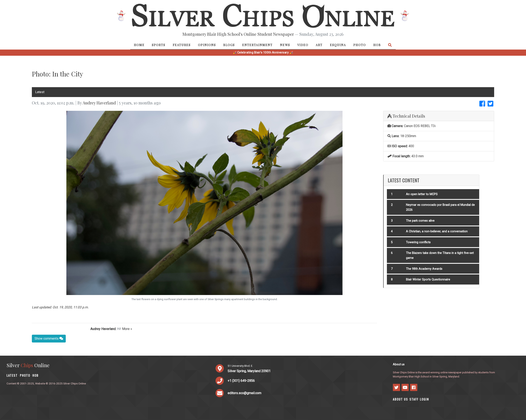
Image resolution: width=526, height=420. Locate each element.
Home (139, 45)
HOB (377, 45)
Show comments (47, 338)
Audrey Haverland (99, 102)
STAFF (414, 399)
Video (302, 45)
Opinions (207, 45)
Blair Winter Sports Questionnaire (428, 279)
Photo (359, 45)
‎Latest (39, 92)
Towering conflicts (418, 242)
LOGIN (424, 399)
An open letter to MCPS (422, 194)
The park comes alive (420, 220)
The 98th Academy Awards (424, 269)
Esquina (338, 45)
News (285, 45)
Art (319, 45)
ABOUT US (400, 399)
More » (127, 329)
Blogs (229, 45)
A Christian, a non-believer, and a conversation (437, 231)
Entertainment (257, 45)
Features (182, 45)
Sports (158, 45)
